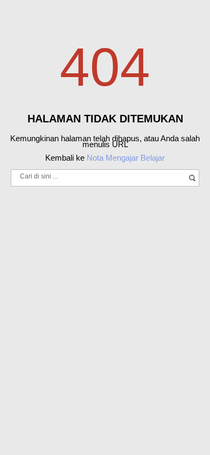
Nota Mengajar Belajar (126, 157)
